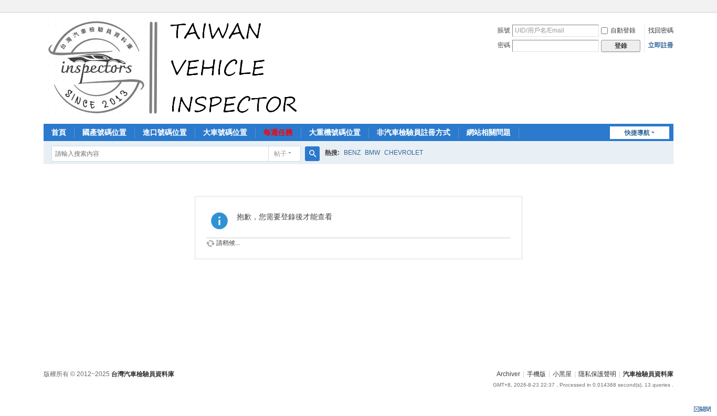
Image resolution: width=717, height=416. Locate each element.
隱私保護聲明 (597, 374)
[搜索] (312, 153)
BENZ (352, 152)
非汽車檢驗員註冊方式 (413, 132)
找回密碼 (660, 30)
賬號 (504, 30)
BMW (372, 152)
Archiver (508, 374)
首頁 (58, 132)
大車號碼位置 (225, 132)
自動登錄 (623, 30)
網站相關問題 (489, 132)
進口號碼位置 (165, 132)
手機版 (536, 374)
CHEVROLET (403, 152)
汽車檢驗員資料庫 (648, 374)
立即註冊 (660, 45)
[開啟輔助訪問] (670, 7)
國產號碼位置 (104, 132)
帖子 (280, 153)
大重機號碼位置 (335, 132)
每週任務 (278, 132)
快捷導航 (637, 132)
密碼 (504, 45)
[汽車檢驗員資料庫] (175, 67)
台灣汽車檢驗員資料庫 (142, 374)
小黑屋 (562, 374)
